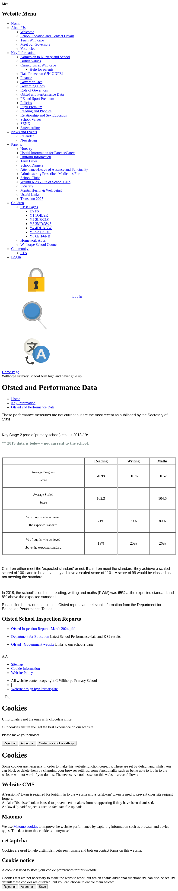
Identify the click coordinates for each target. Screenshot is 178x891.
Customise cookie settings (57, 743)
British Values (30, 61)
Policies (26, 103)
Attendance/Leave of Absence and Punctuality (54, 169)
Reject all (10, 743)
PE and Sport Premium (37, 99)
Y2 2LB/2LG (40, 219)
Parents (16, 144)
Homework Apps (33, 240)
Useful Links (29, 194)
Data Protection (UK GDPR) (41, 74)
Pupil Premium (31, 107)
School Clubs (30, 178)
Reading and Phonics (35, 111)
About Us (18, 28)
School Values (30, 119)
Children (17, 203)
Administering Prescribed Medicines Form (51, 174)
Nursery (26, 149)
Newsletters (29, 140)
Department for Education (30, 636)
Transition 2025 (31, 199)
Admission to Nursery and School (45, 57)
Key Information (23, 53)
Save (42, 886)
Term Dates (28, 161)
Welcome (27, 32)
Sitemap (17, 664)
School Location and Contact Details (47, 36)
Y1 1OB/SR (39, 215)
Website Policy (22, 673)
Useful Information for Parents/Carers (47, 153)
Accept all (27, 743)
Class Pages (29, 207)
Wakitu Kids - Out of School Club (45, 182)
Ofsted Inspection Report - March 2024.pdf (42, 629)
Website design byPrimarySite (34, 689)
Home (15, 23)
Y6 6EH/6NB (40, 236)
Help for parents (41, 69)
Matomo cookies (25, 826)
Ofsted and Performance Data (42, 94)
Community (20, 249)
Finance (26, 78)
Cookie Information (25, 668)
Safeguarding (30, 128)
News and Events (24, 132)
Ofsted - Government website (32, 644)
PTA (23, 253)
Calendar (27, 136)
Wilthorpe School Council (39, 244)
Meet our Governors (35, 44)
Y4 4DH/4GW (41, 228)
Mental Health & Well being (41, 190)
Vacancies (27, 49)
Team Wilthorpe (32, 40)
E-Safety (26, 186)
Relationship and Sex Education (43, 115)
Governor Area (31, 82)
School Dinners (31, 165)
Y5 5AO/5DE (40, 232)
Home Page (10, 372)
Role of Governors (34, 90)
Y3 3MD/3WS (40, 224)
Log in (16, 257)
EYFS (34, 211)
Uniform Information (35, 157)
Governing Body (32, 86)
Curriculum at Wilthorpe (38, 65)
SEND (25, 124)
